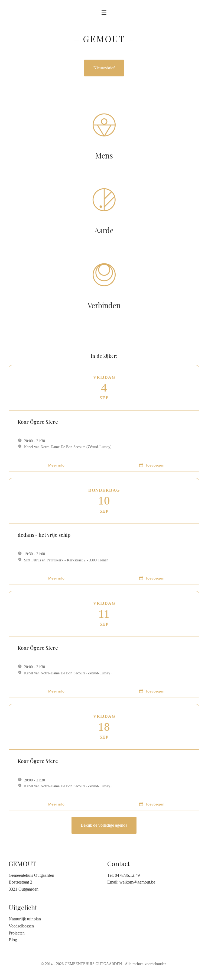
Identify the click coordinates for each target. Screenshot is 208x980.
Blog (13, 939)
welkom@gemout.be (137, 882)
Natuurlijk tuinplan (25, 919)
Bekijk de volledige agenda (104, 825)
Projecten (17, 933)
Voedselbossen (21, 926)
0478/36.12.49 (127, 875)
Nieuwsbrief (104, 68)
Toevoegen (154, 465)
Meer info (56, 465)
